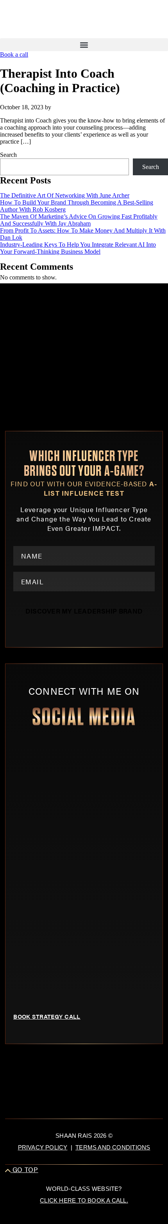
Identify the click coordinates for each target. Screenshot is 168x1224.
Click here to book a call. (84, 1200)
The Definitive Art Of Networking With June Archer (64, 195)
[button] (84, 44)
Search (8, 154)
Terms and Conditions (112, 1147)
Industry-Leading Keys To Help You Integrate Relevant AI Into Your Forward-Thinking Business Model (78, 248)
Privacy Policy (43, 1147)
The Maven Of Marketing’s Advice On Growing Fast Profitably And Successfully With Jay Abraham (78, 220)
